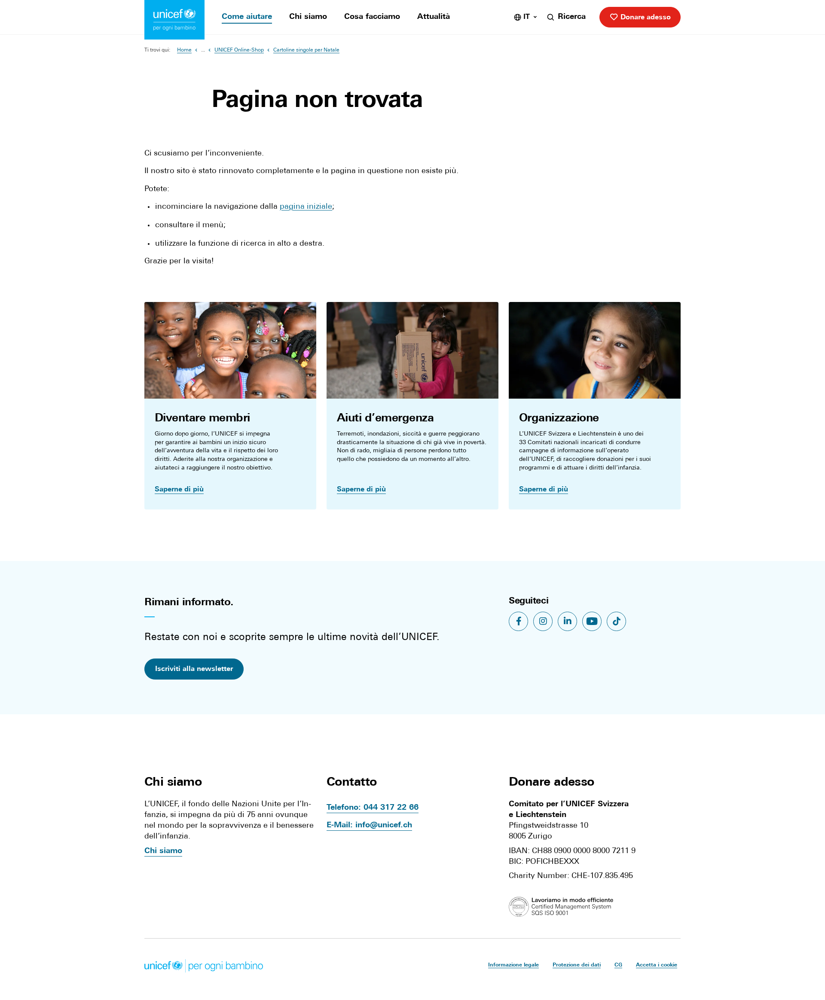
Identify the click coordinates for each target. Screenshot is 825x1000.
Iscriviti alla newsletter (194, 669)
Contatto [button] (352, 783)
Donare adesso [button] (551, 783)
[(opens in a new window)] (564, 907)
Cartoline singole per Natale (306, 50)
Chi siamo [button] (173, 783)
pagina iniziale (306, 207)
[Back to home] (174, 20)
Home (184, 50)
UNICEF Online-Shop (239, 50)
